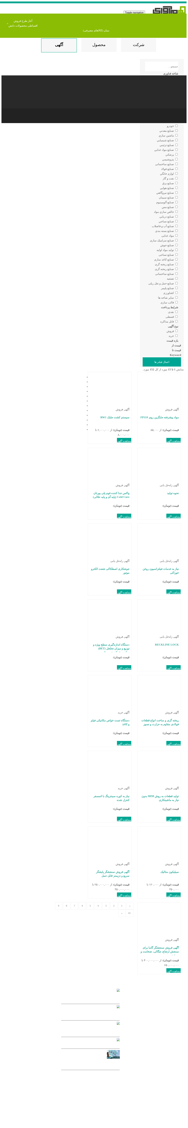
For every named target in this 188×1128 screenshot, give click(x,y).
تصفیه (171, 278)
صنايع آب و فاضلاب (163, 226)
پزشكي (170, 154)
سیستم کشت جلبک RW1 (114, 417)
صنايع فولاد (168, 168)
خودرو (171, 126)
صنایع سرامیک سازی (162, 240)
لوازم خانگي (167, 173)
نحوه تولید (173, 493)
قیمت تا (176, 350)
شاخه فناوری (170, 73)
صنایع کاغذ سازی (164, 259)
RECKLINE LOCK (167, 644)
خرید (172, 335)
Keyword (175, 354)
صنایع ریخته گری (165, 264)
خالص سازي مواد (164, 211)
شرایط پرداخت (169, 307)
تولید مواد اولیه (166, 250)
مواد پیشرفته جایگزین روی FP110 (159, 417)
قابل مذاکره (167, 321)
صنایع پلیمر (168, 288)
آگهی (59, 44)
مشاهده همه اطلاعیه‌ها (106, 1075)
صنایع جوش (167, 245)
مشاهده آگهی (173, 441)
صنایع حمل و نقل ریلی (161, 283)
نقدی (171, 312)
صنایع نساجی (167, 254)
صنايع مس (168, 207)
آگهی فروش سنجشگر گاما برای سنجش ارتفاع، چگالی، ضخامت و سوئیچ (160, 951)
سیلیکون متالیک (169, 871)
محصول (99, 44)
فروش (171, 331)
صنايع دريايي (167, 216)
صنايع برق (168, 183)
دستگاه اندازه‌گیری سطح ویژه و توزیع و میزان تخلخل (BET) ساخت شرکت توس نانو (111, 648)
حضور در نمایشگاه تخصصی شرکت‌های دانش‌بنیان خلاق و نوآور (86, 1029)
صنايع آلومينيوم (165, 202)
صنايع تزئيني (167, 145)
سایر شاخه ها (166, 297)
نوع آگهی (173, 326)
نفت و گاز (169, 178)
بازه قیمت (172, 340)
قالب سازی (167, 302)
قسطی (170, 316)
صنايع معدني (167, 130)
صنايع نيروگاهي (165, 192)
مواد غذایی (168, 235)
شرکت (138, 44)
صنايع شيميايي (166, 140)
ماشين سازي (167, 135)
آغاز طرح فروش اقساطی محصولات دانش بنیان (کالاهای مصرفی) (86, 996)
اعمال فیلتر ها (161, 361)
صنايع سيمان (167, 197)
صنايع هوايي (167, 188)
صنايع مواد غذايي (164, 149)
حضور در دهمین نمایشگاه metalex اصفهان (86, 1043)
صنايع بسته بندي (165, 230)
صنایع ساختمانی (165, 164)
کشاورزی (169, 292)
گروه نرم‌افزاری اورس (85, 1089)
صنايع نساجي (167, 221)
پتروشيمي (168, 159)
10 (129, 913)
